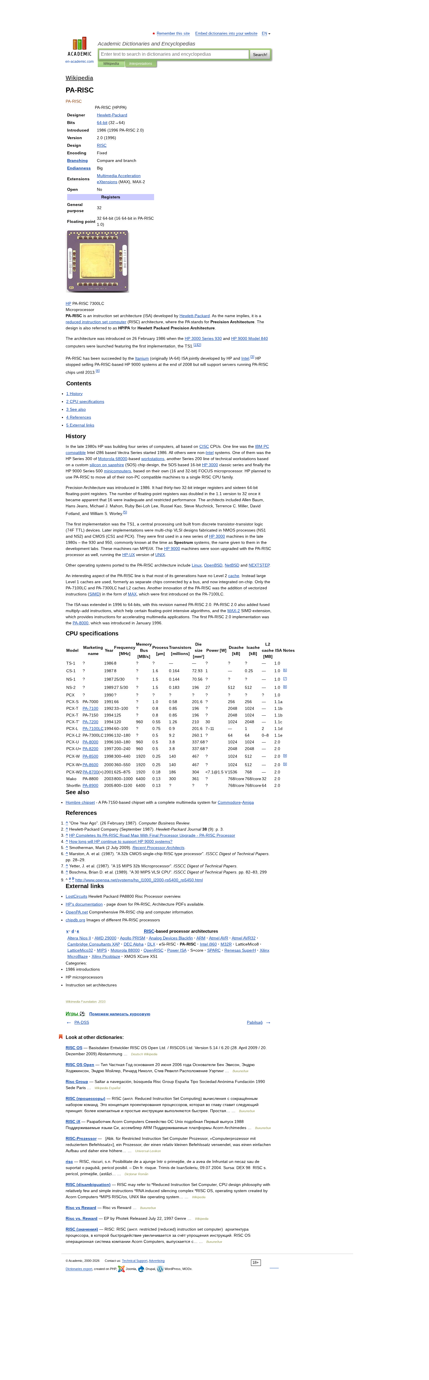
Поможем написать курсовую (119, 1014)
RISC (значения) (82, 1229)
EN (264, 34)
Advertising (157, 1260)
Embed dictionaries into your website (226, 34)
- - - (152, 835)
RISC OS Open (80, 1064)
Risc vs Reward (81, 1207)
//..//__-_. (139, 880)
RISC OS (74, 1047)
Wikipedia (111, 64)
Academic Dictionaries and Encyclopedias (146, 44)
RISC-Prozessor (81, 1138)
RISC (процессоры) (85, 1098)
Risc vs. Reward (81, 1218)
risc (69, 1161)
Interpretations (140, 64)
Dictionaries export (79, 1269)
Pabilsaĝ (255, 1022)
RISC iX (73, 1121)
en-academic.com (79, 62)
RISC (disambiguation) (88, 1184)
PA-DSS (81, 1022)
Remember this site (173, 34)
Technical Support (134, 1260)
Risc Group (77, 1081)
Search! (260, 54)
